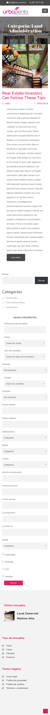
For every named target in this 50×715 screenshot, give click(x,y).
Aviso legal (11, 676)
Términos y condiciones (17, 688)
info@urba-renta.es (17, 2)
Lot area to (7, 526)
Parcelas (10, 653)
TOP (7, 569)
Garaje (5, 539)
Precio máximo (9, 418)
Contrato (6, 391)
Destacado (10, 554)
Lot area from (8, 512)
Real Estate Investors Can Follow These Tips (23, 95)
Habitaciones (8, 431)
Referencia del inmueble (15, 323)
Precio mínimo (9, 404)
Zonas (7, 337)
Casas (9, 649)
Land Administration (15, 302)
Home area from (10, 485)
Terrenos (10, 657)
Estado (7, 377)
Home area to (8, 499)
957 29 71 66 (37, 2)
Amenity (6, 364)
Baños (5, 445)
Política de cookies (15, 684)
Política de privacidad (16, 680)
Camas (5, 458)
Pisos (9, 645)
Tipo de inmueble (12, 350)
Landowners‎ (12, 307)
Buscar (5, 274)
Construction (12, 297)
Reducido (9, 562)
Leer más (15, 257)
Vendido (9, 576)
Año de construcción (12, 472)
